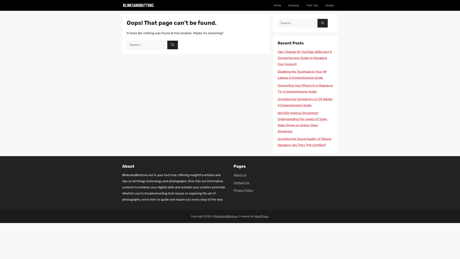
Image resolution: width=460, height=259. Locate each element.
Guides (330, 5)
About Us (240, 175)
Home (277, 5)
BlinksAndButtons (226, 216)
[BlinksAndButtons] (138, 5)
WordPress (261, 216)
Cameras (293, 5)
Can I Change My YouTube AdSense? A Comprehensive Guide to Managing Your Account (305, 58)
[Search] (172, 45)
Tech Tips (312, 5)
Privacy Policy (243, 190)
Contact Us (241, 183)
